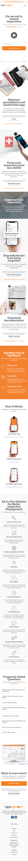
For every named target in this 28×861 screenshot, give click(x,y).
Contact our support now (17, 682)
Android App (14, 852)
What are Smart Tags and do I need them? (12, 696)
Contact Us (14, 832)
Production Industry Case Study (12, 123)
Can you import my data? (9, 702)
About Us (14, 835)
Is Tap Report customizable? (10, 716)
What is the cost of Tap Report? (11, 727)
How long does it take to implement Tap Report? (13, 721)
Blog (14, 830)
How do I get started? (8, 732)
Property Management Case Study (12, 188)
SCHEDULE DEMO (14, 783)
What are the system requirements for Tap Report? (13, 690)
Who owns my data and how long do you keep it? (14, 708)
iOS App (14, 854)
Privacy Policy (14, 837)
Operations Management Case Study (12, 279)
